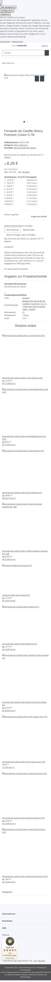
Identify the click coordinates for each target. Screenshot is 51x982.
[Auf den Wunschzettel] (42, 79)
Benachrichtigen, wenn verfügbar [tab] (21, 234)
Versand (25, 172)
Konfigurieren (7, 10)
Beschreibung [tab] (12, 230)
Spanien (26, 298)
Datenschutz (17, 41)
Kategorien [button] (7, 892)
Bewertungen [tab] (29, 230)
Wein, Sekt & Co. (21, 145)
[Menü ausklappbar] (5, 46)
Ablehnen (5, 14)
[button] (35, 46)
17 (23, 312)
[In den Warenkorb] (6, 72)
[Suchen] (47, 53)
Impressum (5, 41)
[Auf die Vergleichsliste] (37, 79)
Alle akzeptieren (8, 7)
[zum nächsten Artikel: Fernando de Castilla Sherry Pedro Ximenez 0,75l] (21, 64)
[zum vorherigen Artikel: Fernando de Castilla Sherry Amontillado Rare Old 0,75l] (17, 64)
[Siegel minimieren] (16, 941)
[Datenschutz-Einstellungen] (1, 2)
